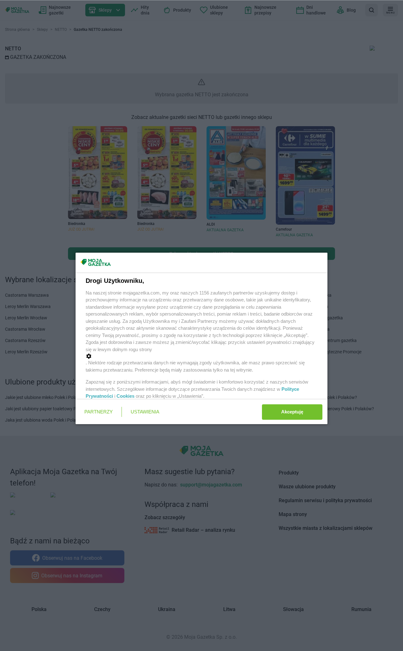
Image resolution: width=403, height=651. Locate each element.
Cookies (125, 396)
